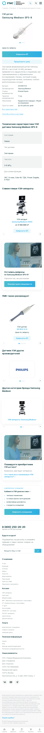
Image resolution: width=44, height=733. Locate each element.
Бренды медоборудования (11, 646)
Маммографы (7, 598)
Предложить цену (22, 62)
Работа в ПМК (7, 581)
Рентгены (5, 595)
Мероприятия (6, 576)
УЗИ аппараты (7, 593)
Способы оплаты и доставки (12, 114)
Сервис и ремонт (8, 630)
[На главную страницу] (13, 3)
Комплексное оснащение (11, 627)
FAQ (3, 644)
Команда (5, 566)
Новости (5, 574)
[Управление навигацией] (40, 3)
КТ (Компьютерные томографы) (13, 603)
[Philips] (22, 369)
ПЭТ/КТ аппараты (8, 613)
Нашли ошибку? (8, 718)
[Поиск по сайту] (36, 3)
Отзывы (5, 569)
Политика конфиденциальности (13, 649)
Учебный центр (7, 632)
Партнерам (6, 579)
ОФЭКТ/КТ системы (9, 611)
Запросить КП (22, 54)
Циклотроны (6, 616)
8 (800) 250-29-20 (13, 527)
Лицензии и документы (10, 584)
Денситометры (7, 618)
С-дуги (4, 605)
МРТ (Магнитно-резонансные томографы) (17, 600)
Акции (4, 641)
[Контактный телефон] (30, 3)
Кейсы (4, 571)
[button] (20, 42)
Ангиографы (6, 608)
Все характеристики (9, 109)
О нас (4, 563)
